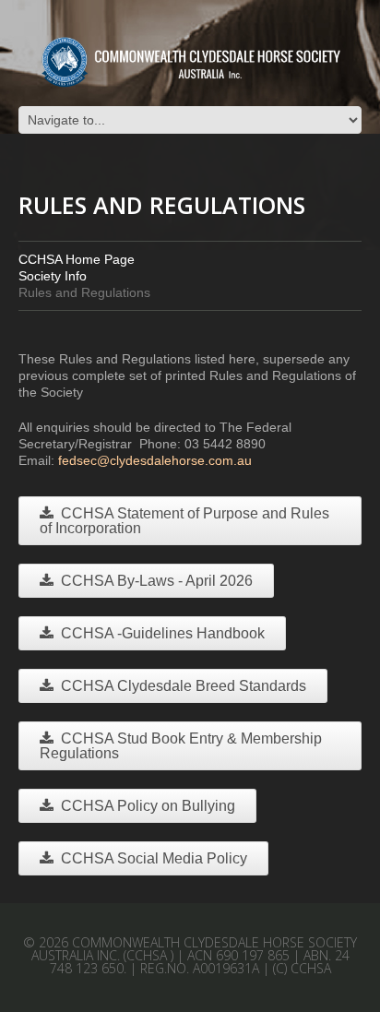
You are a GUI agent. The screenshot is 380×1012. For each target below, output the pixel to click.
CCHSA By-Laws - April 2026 (157, 581)
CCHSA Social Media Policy (154, 858)
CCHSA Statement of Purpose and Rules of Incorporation (184, 521)
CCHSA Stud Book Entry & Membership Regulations (181, 746)
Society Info (52, 275)
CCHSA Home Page (76, 259)
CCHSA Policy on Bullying (148, 806)
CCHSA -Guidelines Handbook (163, 633)
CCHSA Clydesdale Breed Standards (183, 686)
